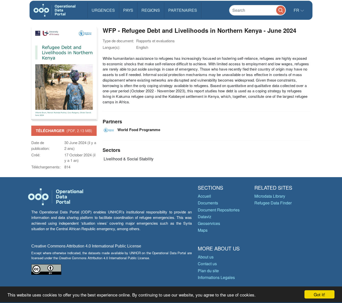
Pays (128, 10)
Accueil (204, 196)
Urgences (103, 10)
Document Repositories (219, 210)
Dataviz (204, 216)
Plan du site (208, 270)
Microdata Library (269, 196)
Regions (150, 10)
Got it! (319, 294)
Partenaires (182, 10)
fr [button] (297, 10)
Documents (208, 203)
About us (206, 257)
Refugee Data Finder (273, 203)
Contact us (207, 263)
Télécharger (64, 130)
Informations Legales (216, 277)
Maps (203, 230)
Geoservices (209, 223)
